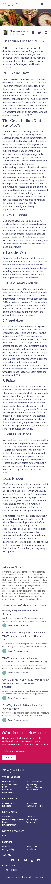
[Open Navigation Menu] (47, 4)
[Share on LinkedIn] (46, 32)
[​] (25, 750)
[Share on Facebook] (33, 32)
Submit (9, 757)
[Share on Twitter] (39, 32)
